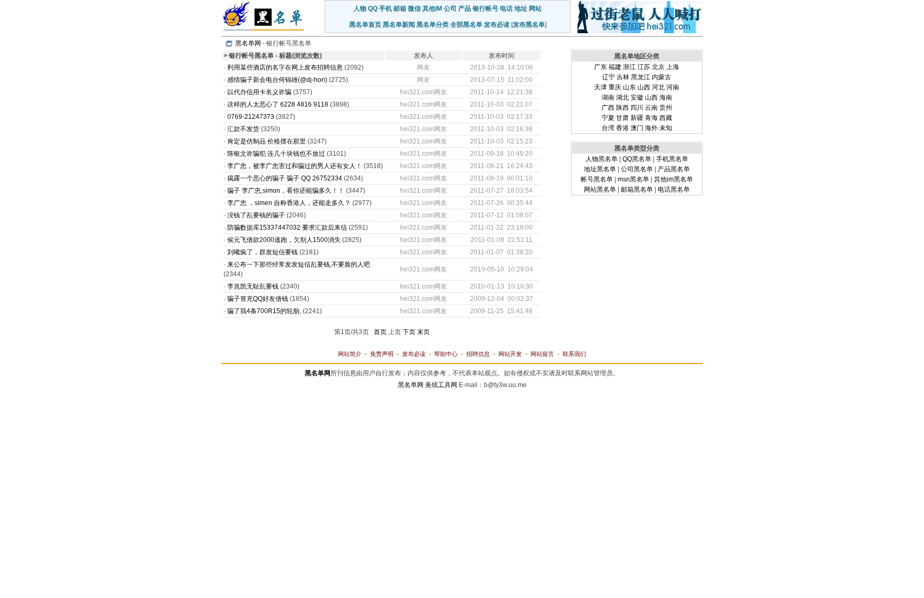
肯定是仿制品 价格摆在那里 (266, 141)
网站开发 (510, 354)
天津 (600, 87)
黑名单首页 (365, 24)
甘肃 (622, 118)
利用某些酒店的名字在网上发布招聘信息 (285, 67)
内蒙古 (661, 77)
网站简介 (349, 354)
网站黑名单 (600, 189)
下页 (409, 332)
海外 (651, 128)
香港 (622, 128)
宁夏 (608, 118)
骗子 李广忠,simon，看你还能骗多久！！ (285, 190)
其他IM (432, 8)
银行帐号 (485, 8)
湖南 (608, 97)
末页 (423, 332)
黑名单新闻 (399, 24)
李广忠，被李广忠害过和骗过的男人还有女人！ (294, 166)
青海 (651, 118)
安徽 (636, 97)
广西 (608, 107)
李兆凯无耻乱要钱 (253, 286)
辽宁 (608, 77)
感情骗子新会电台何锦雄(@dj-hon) (277, 80)
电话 (506, 8)
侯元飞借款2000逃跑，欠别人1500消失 (284, 240)
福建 (615, 67)
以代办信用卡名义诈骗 (259, 92)
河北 (658, 87)
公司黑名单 (637, 169)
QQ (373, 8)
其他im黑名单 (673, 179)
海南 (665, 97)
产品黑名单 (674, 169)
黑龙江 (640, 77)
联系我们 (574, 354)
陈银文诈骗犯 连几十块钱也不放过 (276, 153)
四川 (636, 107)
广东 (600, 67)
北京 (658, 67)
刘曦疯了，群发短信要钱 (262, 252)
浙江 (629, 67)
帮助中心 (446, 354)
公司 (450, 8)
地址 (520, 8)
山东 (629, 87)
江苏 (643, 67)
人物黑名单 (602, 159)
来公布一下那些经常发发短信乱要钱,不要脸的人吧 (298, 264)
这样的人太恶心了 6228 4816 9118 (278, 104)
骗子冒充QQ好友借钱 (257, 298)
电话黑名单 (674, 189)
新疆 (636, 118)
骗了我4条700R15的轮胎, (264, 311)
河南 (672, 87)
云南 (651, 107)
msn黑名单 (633, 179)
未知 (665, 128)
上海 (672, 67)
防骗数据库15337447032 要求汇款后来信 (287, 227)
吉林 (623, 77)
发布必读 (497, 24)
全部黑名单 (466, 24)
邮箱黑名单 (637, 189)
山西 (643, 87)
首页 (380, 332)
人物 (359, 8)
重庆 (615, 87)
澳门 (636, 128)
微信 (414, 8)
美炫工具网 (441, 385)
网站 (535, 8)
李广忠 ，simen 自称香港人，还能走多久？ (289, 203)
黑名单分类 (433, 24)
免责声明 (382, 354)
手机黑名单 (672, 159)
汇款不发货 (243, 129)
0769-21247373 (250, 116)
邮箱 (400, 8)
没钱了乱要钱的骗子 (256, 215)
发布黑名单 (529, 24)
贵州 (665, 107)
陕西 (622, 107)
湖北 (622, 97)
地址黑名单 (600, 169)
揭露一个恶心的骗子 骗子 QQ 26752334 (284, 178)
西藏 (665, 118)
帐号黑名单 (597, 179)
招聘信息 (478, 354)
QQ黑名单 (636, 159)
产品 (464, 8)
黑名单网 (248, 43)
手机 (385, 8)
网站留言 (542, 354)
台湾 (608, 128)
